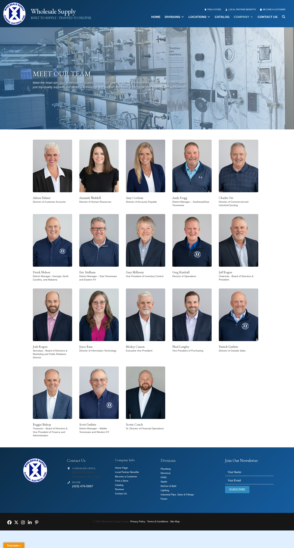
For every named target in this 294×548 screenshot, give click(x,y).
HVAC (164, 477)
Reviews (119, 489)
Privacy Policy (137, 521)
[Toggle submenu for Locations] (209, 17)
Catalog (119, 485)
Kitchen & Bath (168, 486)
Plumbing (166, 468)
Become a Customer (126, 476)
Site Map (175, 521)
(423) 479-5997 (82, 486)
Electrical (165, 473)
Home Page (121, 467)
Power (164, 498)
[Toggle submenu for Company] (252, 17)
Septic (164, 481)
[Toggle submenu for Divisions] (183, 17)
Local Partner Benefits (127, 472)
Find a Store (121, 480)
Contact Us (121, 493)
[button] (283, 17)
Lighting (165, 490)
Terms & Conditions (157, 521)
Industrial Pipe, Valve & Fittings (177, 494)
